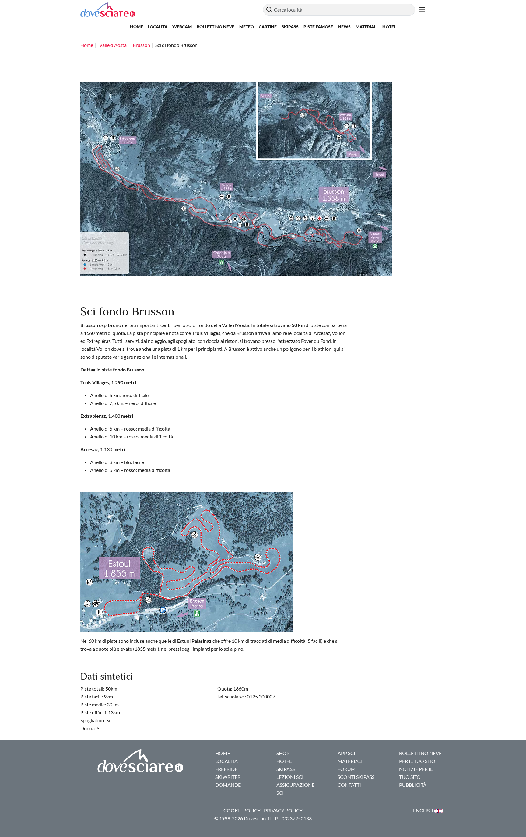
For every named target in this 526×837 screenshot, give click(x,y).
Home (136, 26)
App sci (346, 753)
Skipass (290, 26)
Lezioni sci (289, 777)
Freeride (226, 769)
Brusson (141, 45)
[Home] (171, 9)
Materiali (366, 26)
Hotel (389, 26)
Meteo (246, 26)
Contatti (349, 785)
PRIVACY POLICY (283, 810)
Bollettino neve (215, 26)
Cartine (268, 26)
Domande (228, 785)
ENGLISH (423, 810)
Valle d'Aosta (113, 45)
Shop (282, 753)
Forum (347, 769)
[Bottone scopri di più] (422, 10)
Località (157, 26)
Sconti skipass (356, 777)
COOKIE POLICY (242, 810)
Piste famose (318, 26)
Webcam (182, 26)
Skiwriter (227, 777)
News (344, 26)
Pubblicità (412, 785)
